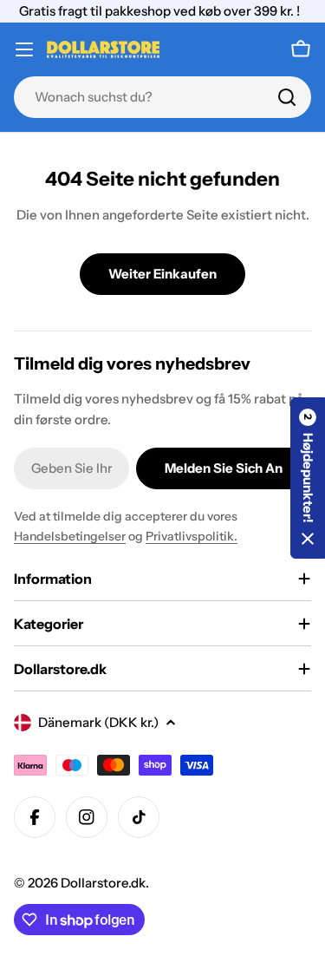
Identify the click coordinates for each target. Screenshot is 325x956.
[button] (307, 478)
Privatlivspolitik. (191, 536)
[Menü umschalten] (24, 49)
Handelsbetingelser (70, 536)
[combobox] (162, 97)
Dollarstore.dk (103, 882)
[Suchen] (286, 97)
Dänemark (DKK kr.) (98, 722)
